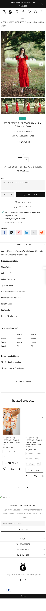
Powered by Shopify (34, 574)
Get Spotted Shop (27, 135)
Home (23, 18)
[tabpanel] (11, 442)
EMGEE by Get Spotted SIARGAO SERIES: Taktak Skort (11, 442)
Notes (3, 178)
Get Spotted (10, 12)
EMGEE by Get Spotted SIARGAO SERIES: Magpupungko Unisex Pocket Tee (34, 443)
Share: (4, 228)
